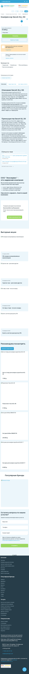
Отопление (3, 615)
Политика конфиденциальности (9, 660)
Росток (2, 592)
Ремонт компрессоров (6, 609)
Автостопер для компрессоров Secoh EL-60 (13, 373)
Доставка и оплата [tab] (22, 84)
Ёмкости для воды (5, 573)
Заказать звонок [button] (9, 58)
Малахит (3, 590)
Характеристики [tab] (12, 84)
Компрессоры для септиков (11, 14)
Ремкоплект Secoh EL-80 (9, 403)
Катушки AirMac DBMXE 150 (9, 433)
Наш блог (3, 630)
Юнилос (2, 583)
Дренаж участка (4, 611)
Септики (3, 560)
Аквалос (3, 579)
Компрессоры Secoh (6, 77)
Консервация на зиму (6, 608)
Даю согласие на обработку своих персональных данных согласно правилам (13, 539)
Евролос (3, 585)
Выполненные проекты (6, 625)
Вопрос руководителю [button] (14, 217)
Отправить (14, 545)
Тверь (2, 594)
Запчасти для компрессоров (7, 566)
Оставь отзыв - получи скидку (11, 308)
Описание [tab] (3, 84)
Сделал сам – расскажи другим (12, 283)
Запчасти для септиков (6, 564)
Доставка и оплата (5, 627)
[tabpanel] (14, 410)
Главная (2, 14)
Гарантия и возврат (5, 628)
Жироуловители (4, 571)
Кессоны (3, 567)
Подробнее (8, 50)
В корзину (15, 36)
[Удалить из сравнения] (22, 21)
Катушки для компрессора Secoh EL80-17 (13, 463)
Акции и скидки (4, 621)
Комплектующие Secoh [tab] (7, 348)
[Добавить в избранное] (24, 20)
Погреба (3, 569)
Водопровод (4, 613)
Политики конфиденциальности (10, 540)
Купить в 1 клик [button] (14, 40)
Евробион (3, 581)
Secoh (19, 14)
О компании (3, 623)
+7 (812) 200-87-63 (7, 651)
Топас (2, 596)
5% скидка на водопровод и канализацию (11, 257)
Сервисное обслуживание (7, 604)
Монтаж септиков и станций (7, 602)
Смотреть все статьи (7, 166)
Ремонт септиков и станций (7, 606)
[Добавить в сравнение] (22, 19)
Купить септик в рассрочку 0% (11, 333)
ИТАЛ (2, 587)
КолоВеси (3, 588)
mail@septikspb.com (7, 653)
